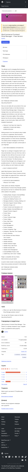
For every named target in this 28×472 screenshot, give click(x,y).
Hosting (3, 421)
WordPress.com (6, 440)
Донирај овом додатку (7, 408)
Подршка (5, 61)
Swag (17, 435)
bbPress (4, 445)
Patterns (17, 424)
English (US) (24, 351)
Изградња (5, 58)
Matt (3, 442)
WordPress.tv (5, 435)
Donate (17, 433)
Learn (2, 428)
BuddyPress (5, 447)
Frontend (24, 357)
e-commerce (17, 354)
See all (25, 384)
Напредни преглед (6, 361)
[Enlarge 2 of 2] (24, 277)
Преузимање (5, 42)
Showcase (17, 417)
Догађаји (17, 431)
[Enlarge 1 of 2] (11, 277)
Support (3, 431)
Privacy (3, 424)
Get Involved (18, 428)
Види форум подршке (7, 396)
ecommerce (23, 354)
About (2, 417)
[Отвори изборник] (26, 2)
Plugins (16, 421)
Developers (4, 433)
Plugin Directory (5, 6)
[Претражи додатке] (15, 11)
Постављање (6, 54)
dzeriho (3, 38)
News (2, 419)
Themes (17, 419)
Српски (6, 453)
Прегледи (5, 51)
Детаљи (5, 47)
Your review (4, 384)
